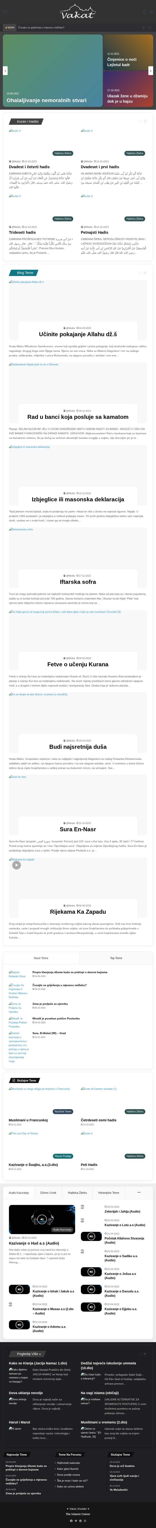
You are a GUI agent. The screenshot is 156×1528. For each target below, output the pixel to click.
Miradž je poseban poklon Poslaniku (56, 1018)
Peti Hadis (89, 1165)
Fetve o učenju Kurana (77, 664)
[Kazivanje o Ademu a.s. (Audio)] (19, 1324)
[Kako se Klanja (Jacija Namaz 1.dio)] (19, 1376)
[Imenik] (5, 13)
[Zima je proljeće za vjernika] (19, 1008)
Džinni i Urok (48, 1192)
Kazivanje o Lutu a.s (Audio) (125, 1225)
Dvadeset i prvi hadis (100, 167)
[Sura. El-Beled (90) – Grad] (19, 1047)
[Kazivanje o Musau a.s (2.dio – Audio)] (10, 1304)
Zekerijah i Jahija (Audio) (122, 1211)
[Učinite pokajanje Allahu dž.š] (78, 310)
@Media (16, 161)
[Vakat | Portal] (78, 12)
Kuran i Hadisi (27, 121)
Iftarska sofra (78, 582)
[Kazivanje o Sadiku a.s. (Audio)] (82, 1252)
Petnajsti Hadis (94, 232)
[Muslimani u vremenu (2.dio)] (91, 1433)
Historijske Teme (108, 1192)
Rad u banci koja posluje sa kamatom (78, 417)
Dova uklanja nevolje (26, 1393)
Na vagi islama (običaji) (100, 1393)
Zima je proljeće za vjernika (33, 27)
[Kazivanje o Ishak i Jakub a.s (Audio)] (19, 1289)
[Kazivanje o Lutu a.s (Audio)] (82, 1220)
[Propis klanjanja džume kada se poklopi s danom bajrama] (19, 975)
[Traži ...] (151, 13)
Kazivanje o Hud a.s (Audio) (34, 1243)
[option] (78, 70)
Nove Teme (41, 958)
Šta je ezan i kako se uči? (72, 1480)
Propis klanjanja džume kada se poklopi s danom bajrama (70, 972)
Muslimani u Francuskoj (28, 1120)
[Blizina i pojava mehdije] (128, 89)
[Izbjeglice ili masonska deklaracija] (78, 475)
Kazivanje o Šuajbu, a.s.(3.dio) (33, 1165)
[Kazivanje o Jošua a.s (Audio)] (91, 1271)
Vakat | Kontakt (78, 1508)
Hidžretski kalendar (68, 1463)
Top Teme (116, 958)
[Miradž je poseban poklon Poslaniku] (19, 1023)
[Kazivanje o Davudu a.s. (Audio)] (91, 1289)
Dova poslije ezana (68, 1474)
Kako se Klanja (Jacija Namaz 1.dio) (38, 1363)
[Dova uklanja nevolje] (19, 1401)
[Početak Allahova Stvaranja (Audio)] (91, 1236)
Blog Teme (24, 273)
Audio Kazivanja (19, 1192)
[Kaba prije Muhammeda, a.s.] (128, 52)
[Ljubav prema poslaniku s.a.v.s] (53, 70)
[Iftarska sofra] (78, 557)
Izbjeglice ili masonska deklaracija (78, 499)
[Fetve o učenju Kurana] (78, 640)
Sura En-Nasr (78, 829)
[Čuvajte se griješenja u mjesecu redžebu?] (19, 991)
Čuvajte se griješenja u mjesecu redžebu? (60, 985)
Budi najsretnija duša (78, 747)
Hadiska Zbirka (77, 1192)
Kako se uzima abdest (70, 1486)
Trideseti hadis (22, 232)
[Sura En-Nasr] (78, 805)
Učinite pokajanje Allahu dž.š (78, 334)
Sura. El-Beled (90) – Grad (49, 1033)
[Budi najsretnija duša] (78, 722)
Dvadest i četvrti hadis (29, 167)
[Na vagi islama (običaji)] (91, 1401)
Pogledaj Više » (28, 1354)
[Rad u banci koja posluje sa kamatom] (78, 392)
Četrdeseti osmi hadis (98, 1120)
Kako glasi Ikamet (67, 1468)
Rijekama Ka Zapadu (78, 912)
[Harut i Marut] (15, 1429)
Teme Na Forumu (70, 1454)
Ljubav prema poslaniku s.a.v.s (46, 100)
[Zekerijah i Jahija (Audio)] (82, 1207)
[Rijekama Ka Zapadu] (78, 888)
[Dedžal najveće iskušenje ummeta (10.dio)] (91, 1377)
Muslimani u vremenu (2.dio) (104, 1422)
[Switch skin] (144, 13)
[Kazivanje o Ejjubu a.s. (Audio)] (91, 1307)
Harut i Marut (19, 1422)
